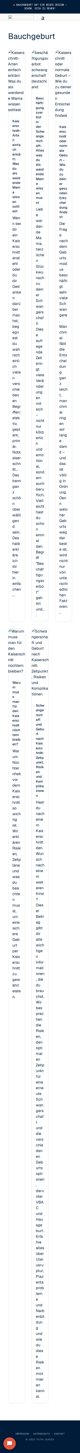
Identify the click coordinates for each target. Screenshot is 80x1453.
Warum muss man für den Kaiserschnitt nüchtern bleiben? (16, 713)
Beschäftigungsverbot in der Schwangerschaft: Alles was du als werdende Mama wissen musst (40, 150)
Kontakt (59, 1433)
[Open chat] (9, 1443)
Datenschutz (41, 1433)
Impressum (22, 1433)
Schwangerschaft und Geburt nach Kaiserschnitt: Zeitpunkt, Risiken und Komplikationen (40, 750)
